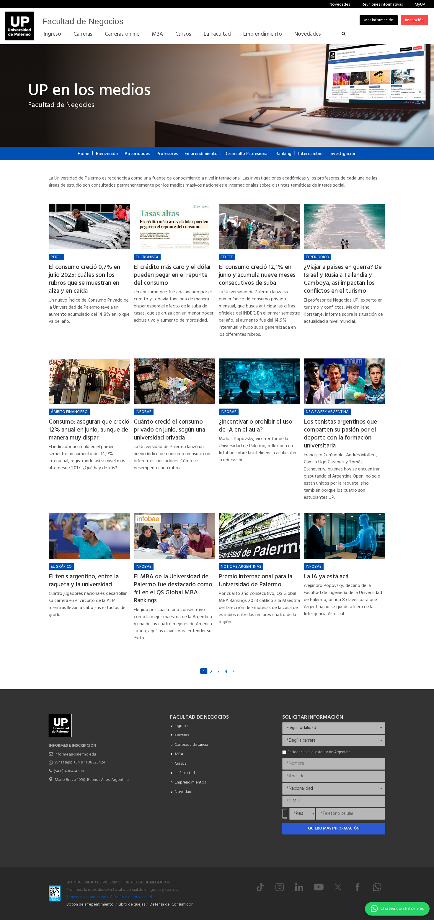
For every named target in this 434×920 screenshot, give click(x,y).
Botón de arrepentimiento (90, 904)
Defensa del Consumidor (171, 904)
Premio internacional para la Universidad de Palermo (255, 581)
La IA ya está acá (326, 577)
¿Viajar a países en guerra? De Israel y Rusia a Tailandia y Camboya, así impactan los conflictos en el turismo (343, 279)
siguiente (233, 671)
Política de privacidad (133, 897)
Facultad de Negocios (82, 21)
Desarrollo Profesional (246, 153)
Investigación (342, 153)
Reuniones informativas (382, 4)
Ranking (283, 153)
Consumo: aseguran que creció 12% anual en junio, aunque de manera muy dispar (89, 430)
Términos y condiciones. (87, 897)
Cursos (180, 764)
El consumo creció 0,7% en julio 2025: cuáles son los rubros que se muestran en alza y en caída (84, 279)
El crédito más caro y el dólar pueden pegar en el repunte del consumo (172, 275)
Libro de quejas (131, 904)
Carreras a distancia (191, 745)
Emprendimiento (201, 153)
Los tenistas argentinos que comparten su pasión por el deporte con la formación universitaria (340, 434)
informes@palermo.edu (75, 754)
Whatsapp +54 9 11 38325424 (80, 762)
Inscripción (414, 20)
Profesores (167, 153)
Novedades (339, 4)
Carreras (182, 735)
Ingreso (181, 726)
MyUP (420, 4)
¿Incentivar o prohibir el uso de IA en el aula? (255, 426)
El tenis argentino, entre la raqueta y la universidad (84, 581)
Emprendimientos (190, 782)
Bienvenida (107, 153)
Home (83, 153)
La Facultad (185, 773)
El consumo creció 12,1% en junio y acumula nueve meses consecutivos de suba (257, 275)
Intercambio (310, 153)
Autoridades (137, 153)
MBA (179, 754)
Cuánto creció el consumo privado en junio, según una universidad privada (169, 430)
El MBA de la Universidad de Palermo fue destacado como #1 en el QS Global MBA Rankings (173, 589)
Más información (378, 20)
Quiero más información (334, 828)
